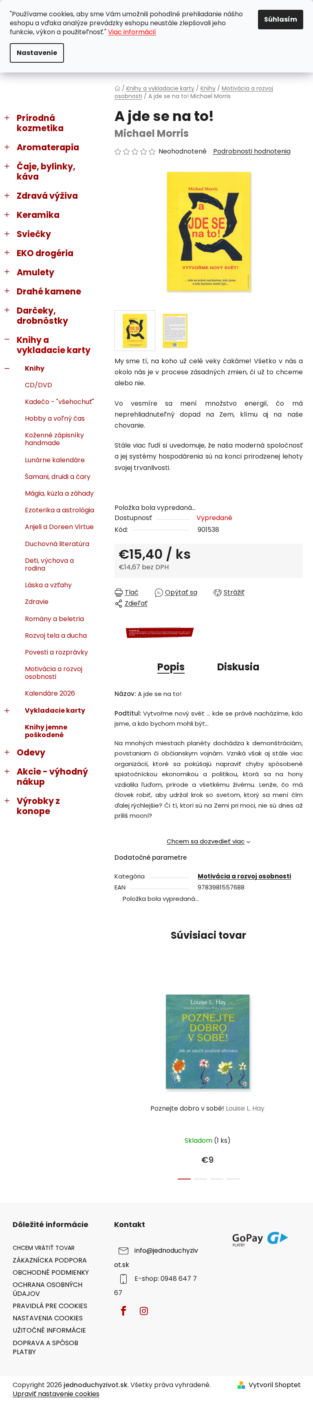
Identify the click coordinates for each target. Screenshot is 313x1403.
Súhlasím (280, 19)
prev (121, 1079)
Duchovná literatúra (57, 544)
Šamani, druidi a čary (57, 476)
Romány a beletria (54, 619)
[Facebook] (123, 1311)
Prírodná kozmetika (40, 123)
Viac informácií (132, 32)
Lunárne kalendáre (55, 460)
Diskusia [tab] (238, 667)
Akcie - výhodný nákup (52, 777)
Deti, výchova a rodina (49, 564)
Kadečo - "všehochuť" (59, 401)
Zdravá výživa (47, 196)
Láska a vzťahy (48, 585)
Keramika (38, 215)
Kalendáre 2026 (50, 693)
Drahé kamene (49, 291)
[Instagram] (143, 1311)
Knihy (34, 368)
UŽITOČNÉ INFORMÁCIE (49, 1330)
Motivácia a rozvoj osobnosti (53, 672)
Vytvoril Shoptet (275, 1385)
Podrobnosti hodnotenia (252, 151)
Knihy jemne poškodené (46, 731)
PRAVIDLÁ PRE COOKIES (50, 1306)
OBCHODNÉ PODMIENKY (51, 1272)
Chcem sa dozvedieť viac (206, 841)
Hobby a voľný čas (55, 418)
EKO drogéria (45, 253)
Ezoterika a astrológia (59, 510)
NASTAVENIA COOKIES (48, 1318)
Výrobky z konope (38, 806)
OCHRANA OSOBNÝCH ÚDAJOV (47, 1289)
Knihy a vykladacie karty (53, 345)
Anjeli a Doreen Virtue (59, 526)
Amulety (35, 272)
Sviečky (34, 234)
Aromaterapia (48, 147)
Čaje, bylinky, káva (46, 171)
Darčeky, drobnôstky (42, 316)
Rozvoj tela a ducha (56, 635)
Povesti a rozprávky (56, 652)
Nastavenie (37, 52)
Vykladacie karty (55, 710)
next (296, 1079)
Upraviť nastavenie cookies (56, 1394)
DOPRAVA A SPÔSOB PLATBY (45, 1347)
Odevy (31, 752)
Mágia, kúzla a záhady (59, 493)
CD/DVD (38, 385)
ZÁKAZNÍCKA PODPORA (50, 1260)
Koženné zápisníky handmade (54, 439)
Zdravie (36, 601)
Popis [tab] (171, 667)
